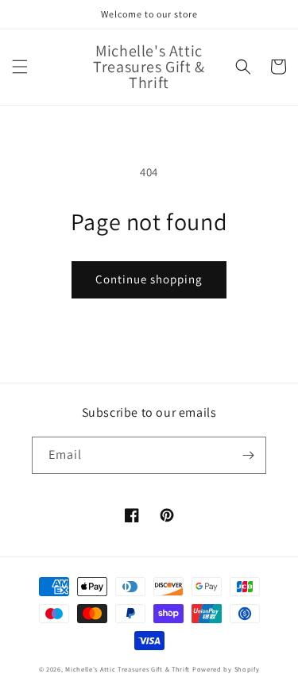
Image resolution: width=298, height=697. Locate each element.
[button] (19, 66)
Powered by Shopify (226, 668)
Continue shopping (149, 279)
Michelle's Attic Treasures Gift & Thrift (127, 668)
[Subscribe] (247, 455)
